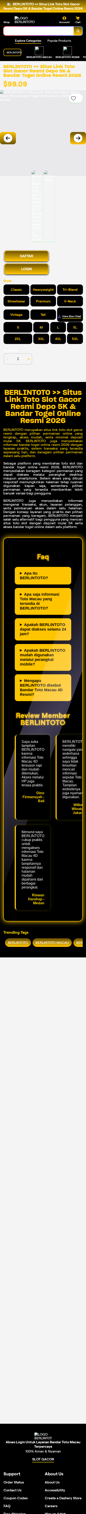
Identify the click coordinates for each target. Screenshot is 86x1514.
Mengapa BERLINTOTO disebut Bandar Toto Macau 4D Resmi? (41, 687)
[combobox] (39, 31)
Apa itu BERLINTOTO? (34, 575)
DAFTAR (26, 256)
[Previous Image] (8, 138)
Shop (7, 22)
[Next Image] (78, 138)
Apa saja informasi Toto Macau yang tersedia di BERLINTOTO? (39, 601)
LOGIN (26, 269)
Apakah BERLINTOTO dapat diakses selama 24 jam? (43, 629)
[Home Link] (31, 20)
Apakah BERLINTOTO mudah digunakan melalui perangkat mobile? (42, 657)
